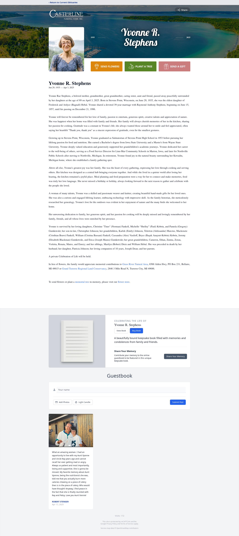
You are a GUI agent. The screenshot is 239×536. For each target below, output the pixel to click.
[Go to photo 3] (72, 445)
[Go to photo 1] (69, 445)
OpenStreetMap (122, 528)
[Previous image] (51, 430)
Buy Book (136, 330)
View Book (121, 330)
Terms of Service (127, 524)
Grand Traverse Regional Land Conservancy (84, 268)
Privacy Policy (111, 524)
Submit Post (177, 402)
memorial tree (82, 281)
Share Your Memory (175, 356)
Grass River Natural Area (135, 264)
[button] (71, 430)
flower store (123, 281)
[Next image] (90, 430)
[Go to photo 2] (71, 445)
